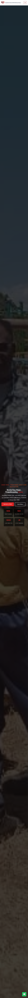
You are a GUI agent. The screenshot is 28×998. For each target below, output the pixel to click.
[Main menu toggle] (25, 2)
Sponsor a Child (8, 504)
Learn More (20, 504)
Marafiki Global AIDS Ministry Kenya (13, 2)
